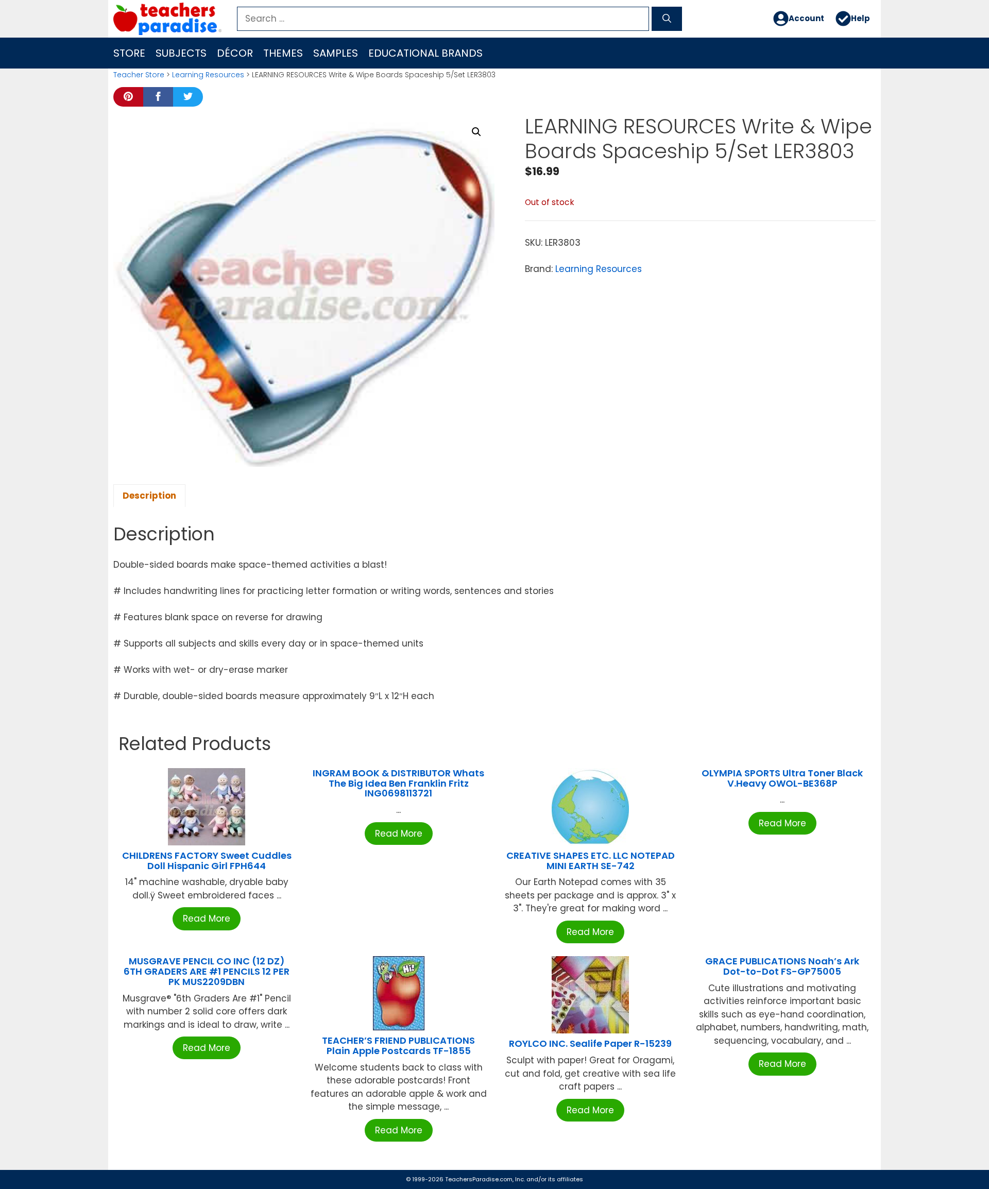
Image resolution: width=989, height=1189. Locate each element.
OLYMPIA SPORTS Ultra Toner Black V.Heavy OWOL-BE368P (782, 778)
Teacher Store (138, 75)
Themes (283, 53)
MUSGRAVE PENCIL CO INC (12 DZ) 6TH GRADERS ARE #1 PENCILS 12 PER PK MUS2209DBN (206, 971)
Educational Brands (425, 53)
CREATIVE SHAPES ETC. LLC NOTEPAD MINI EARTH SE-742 (590, 860)
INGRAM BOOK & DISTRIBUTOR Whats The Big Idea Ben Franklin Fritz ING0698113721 (398, 783)
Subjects (181, 53)
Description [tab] (149, 495)
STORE (129, 53)
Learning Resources (208, 75)
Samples (335, 53)
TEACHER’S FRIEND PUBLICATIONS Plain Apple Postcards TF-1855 (398, 1045)
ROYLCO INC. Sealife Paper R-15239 (590, 1043)
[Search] (667, 19)
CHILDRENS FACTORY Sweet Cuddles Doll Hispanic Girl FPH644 (207, 860)
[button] (476, 132)
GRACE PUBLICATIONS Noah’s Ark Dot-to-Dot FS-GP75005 (782, 966)
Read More (206, 918)
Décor (235, 53)
